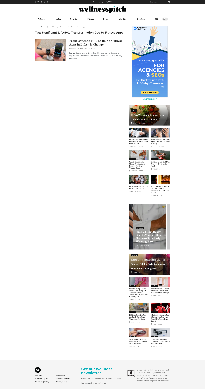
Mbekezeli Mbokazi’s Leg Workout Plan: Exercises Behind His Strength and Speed (160, 318)
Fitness (90, 19)
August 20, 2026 (138, 123)
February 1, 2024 (85, 48)
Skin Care (141, 19)
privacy (88, 383)
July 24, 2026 (157, 169)
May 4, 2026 (134, 346)
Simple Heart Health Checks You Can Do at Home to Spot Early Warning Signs (137, 165)
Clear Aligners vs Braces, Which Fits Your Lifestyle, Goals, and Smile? (138, 341)
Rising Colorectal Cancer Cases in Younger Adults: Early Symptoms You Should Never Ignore (148, 264)
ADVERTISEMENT (150, 99)
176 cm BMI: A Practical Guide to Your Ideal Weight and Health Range (160, 341)
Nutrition (74, 19)
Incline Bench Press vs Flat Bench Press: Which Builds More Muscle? (138, 141)
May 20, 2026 (157, 346)
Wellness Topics (41, 379)
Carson (73, 48)
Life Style (123, 19)
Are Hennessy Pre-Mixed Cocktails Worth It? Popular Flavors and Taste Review (160, 189)
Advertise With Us (63, 379)
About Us (38, 376)
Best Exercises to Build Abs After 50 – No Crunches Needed (160, 164)
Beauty (106, 19)
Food (134, 110)
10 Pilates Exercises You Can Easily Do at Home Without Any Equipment (137, 317)
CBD (156, 19)
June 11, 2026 (135, 299)
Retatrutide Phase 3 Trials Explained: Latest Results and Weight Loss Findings (160, 291)
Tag (42, 27)
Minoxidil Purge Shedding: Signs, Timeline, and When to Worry (160, 141)
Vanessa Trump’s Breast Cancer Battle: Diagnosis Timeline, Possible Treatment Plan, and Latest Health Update (138, 292)
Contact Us (60, 376)
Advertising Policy (42, 382)
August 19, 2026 (136, 146)
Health (58, 19)
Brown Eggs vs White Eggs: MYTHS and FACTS (138, 187)
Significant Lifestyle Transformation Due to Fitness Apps (66, 27)
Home (37, 27)
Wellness (42, 19)
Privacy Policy (61, 382)
